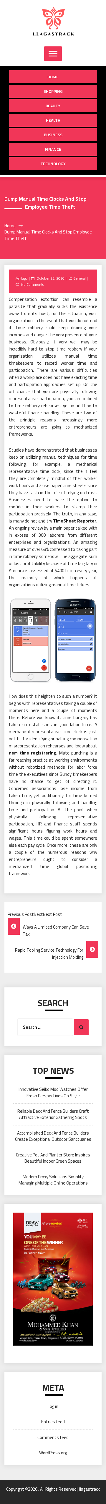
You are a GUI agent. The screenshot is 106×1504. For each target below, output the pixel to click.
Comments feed (53, 1437)
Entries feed (53, 1421)
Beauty (53, 106)
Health (53, 120)
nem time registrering (32, 752)
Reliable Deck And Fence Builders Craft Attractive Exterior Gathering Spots (53, 1114)
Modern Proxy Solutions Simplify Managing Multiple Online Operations (53, 1179)
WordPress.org (53, 1452)
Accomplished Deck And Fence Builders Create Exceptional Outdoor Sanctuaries (53, 1136)
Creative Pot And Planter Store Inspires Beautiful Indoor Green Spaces (53, 1157)
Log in (53, 1406)
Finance (53, 149)
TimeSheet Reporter (74, 520)
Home (53, 77)
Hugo (23, 278)
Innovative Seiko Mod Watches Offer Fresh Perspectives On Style (53, 1092)
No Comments (32, 284)
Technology (53, 163)
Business (53, 135)
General (79, 278)
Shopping (53, 91)
